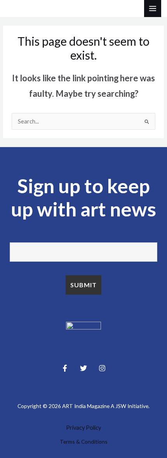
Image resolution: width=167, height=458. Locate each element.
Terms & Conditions (84, 441)
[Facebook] (64, 368)
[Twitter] (83, 368)
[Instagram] (102, 368)
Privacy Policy (83, 427)
